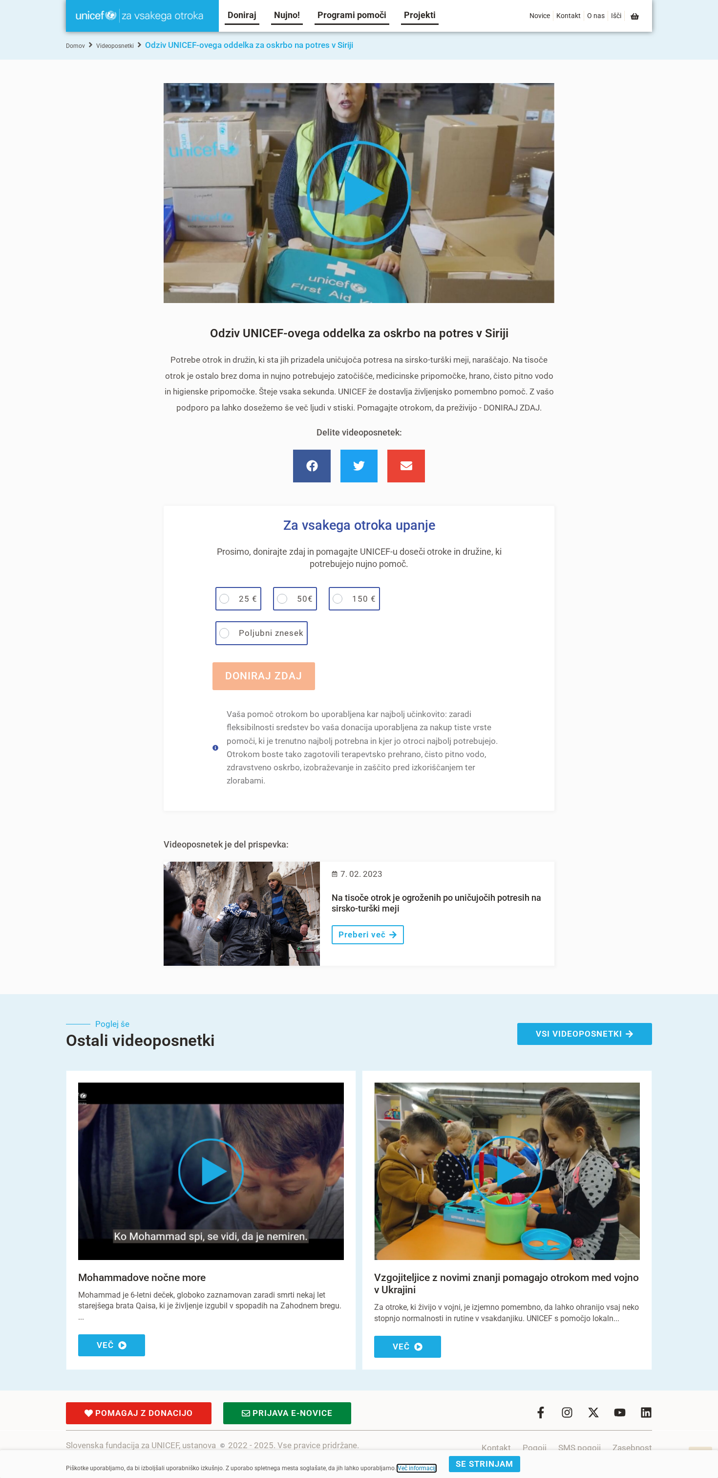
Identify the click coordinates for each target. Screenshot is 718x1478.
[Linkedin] (646, 1412)
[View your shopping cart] (635, 16)
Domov (75, 46)
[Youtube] (620, 1412)
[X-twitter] (593, 1412)
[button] (312, 466)
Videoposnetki (115, 46)
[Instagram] (567, 1412)
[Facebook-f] (541, 1412)
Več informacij (417, 1468)
